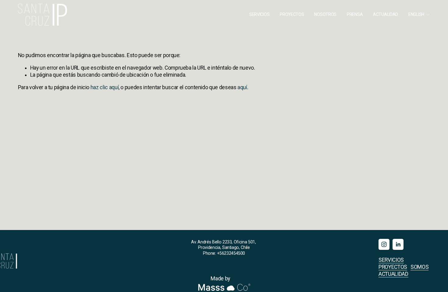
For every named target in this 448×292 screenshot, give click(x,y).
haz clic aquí (105, 87)
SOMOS (419, 267)
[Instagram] (384, 244)
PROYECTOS (292, 14)
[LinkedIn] (398, 244)
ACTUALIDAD (385, 14)
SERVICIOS (259, 14)
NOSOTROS (325, 14)
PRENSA (355, 14)
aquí (242, 87)
